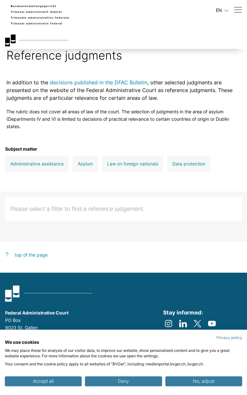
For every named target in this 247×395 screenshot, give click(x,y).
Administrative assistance (37, 163)
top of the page (31, 255)
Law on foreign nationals (132, 163)
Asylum (85, 163)
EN (219, 10)
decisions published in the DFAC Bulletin (98, 82)
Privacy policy (229, 337)
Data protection (188, 163)
